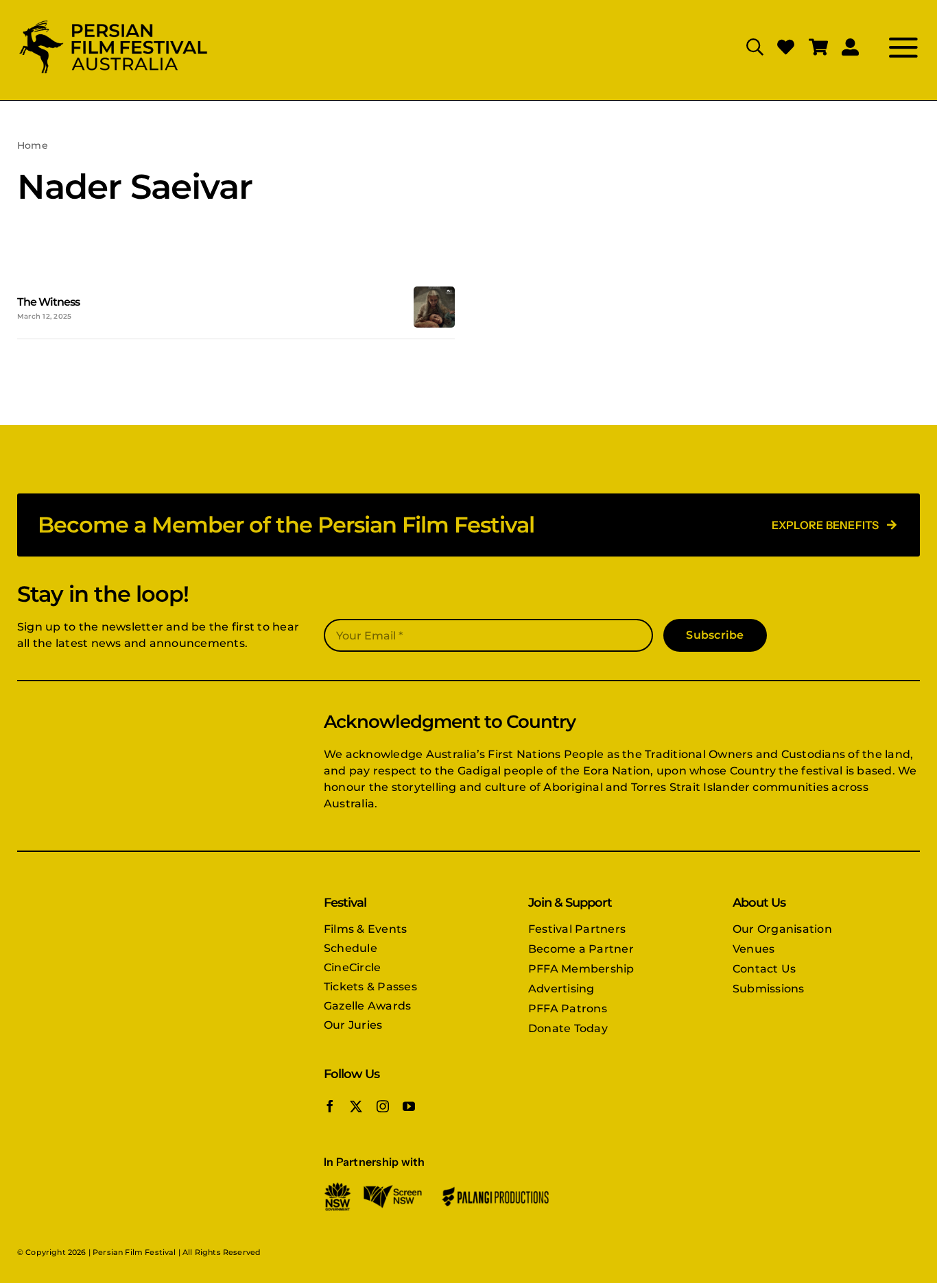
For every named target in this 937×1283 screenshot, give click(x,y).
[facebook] (330, 1106)
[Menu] (889, 47)
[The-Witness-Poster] (434, 291)
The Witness (48, 301)
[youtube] (409, 1106)
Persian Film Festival (134, 1252)
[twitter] (356, 1106)
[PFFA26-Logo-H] (113, 22)
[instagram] (383, 1106)
